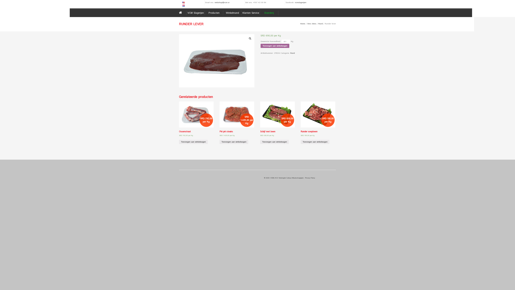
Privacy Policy (310, 178)
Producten (214, 13)
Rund (320, 23)
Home (182, 12)
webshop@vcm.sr (222, 2)
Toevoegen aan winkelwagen (274, 46)
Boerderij (269, 13)
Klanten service (250, 13)
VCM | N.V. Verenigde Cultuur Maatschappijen (287, 178)
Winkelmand (232, 13)
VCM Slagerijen (195, 13)
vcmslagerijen (300, 2)
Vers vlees (311, 23)
